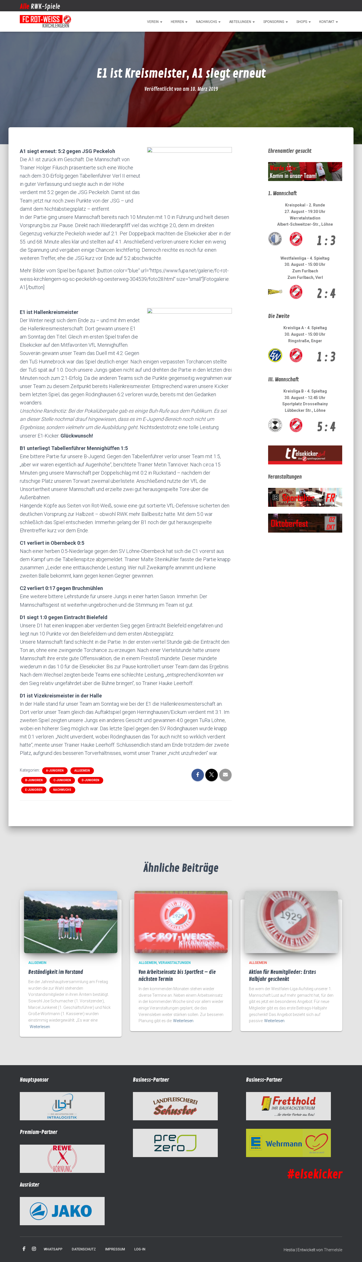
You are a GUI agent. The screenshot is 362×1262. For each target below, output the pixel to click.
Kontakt (327, 22)
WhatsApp (53, 1249)
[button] (161, 22)
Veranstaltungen (174, 963)
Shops (302, 22)
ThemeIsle (333, 1250)
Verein (153, 22)
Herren (178, 22)
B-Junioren (34, 780)
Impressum (115, 1249)
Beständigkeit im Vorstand (55, 972)
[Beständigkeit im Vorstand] (70, 921)
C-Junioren (62, 780)
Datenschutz (84, 1249)
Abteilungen (240, 22)
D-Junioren (90, 780)
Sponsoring (274, 22)
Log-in (139, 1249)
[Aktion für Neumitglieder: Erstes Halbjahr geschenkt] (291, 921)
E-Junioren (33, 789)
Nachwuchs (207, 22)
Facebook (24, 1248)
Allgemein (82, 770)
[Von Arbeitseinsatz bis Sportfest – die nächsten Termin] (181, 921)
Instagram (34, 1248)
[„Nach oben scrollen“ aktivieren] (351, 1251)
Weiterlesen (40, 1026)
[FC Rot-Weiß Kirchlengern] (46, 21)
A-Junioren (55, 770)
